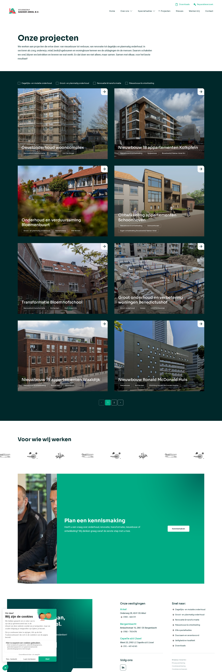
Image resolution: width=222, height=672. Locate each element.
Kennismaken (178, 528)
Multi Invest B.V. (70, 308)
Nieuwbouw (125, 385)
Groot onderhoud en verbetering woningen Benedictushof (150, 300)
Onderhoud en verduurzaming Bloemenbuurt (51, 222)
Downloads (184, 4)
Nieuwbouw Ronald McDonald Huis (152, 379)
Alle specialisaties (183, 630)
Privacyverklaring (178, 663)
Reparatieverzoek (205, 4)
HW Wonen (75, 231)
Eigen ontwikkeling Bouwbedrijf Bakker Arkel (138, 231)
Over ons (125, 11)
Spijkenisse (152, 153)
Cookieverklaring (179, 666)
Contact (209, 11)
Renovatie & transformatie (109, 83)
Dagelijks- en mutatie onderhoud (37, 83)
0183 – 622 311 (129, 617)
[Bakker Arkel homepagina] (24, 11)
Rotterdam (54, 308)
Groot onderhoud (127, 308)
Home (112, 11)
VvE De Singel (68, 153)
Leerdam (53, 153)
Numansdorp (60, 231)
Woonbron (69, 385)
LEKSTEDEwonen (158, 308)
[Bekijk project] (104, 91)
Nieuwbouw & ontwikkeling (141, 83)
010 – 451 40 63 (130, 646)
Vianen (142, 308)
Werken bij (194, 11)
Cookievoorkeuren (179, 669)
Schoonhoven (153, 226)
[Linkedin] (123, 667)
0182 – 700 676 (130, 631)
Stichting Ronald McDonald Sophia (163, 385)
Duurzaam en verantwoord (187, 635)
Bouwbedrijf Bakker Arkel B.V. (174, 153)
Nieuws (179, 11)
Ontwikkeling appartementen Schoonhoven (147, 217)
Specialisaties (145, 11)
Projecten (165, 11)
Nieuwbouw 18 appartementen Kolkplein (158, 147)
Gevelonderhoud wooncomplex (53, 147)
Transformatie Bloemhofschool (52, 302)
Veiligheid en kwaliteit (185, 640)
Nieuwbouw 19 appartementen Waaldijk (61, 379)
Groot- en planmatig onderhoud (74, 83)
